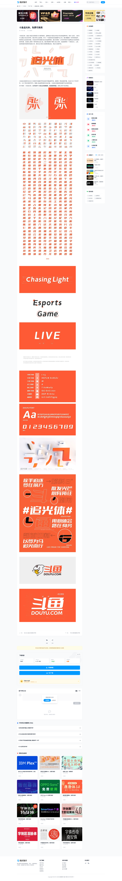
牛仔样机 (90, 51)
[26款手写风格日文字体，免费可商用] (90, 172)
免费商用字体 (98, 198)
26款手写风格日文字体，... (98, 171)
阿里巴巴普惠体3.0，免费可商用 (48, 771)
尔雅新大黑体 (97, 164)
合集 (65, 2)
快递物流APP (99, 35)
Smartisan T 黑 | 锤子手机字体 (47, 819)
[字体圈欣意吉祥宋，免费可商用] (49, 834)
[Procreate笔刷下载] (72, 16)
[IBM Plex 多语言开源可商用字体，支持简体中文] (27, 763)
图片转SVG (98, 57)
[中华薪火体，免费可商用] (90, 177)
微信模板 (99, 62)
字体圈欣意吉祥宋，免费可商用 (47, 842)
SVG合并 (97, 54)
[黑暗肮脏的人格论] (90, 83)
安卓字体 (90, 54)
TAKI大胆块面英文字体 (75, 632)
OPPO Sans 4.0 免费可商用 (47, 795)
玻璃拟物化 (91, 49)
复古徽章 (97, 65)
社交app (90, 57)
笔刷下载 (41, 865)
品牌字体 (97, 195)
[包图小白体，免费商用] (72, 763)
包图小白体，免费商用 (68, 771)
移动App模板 (98, 33)
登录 (103, 2)
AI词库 (58, 2)
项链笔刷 (97, 51)
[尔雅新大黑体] (90, 166)
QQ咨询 (62, 648)
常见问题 (64, 865)
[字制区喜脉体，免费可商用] (27, 834)
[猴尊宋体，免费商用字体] (90, 183)
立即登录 (47, 700)
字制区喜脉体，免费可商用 (24, 842)
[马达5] (90, 105)
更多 (69, 2)
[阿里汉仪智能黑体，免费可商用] (27, 786)
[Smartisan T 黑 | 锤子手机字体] (49, 810)
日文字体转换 (91, 62)
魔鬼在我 (96, 93)
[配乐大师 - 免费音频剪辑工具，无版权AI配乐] (27, 16)
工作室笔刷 (99, 41)
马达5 (95, 104)
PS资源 (24, 6)
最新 (76, 690)
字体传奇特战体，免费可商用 (24, 819)
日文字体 (90, 46)
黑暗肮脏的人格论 (98, 81)
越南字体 (90, 70)
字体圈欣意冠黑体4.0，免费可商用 (70, 819)
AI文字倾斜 (91, 35)
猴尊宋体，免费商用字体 (98, 182)
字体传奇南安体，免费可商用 (69, 842)
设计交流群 (64, 869)
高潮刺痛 (96, 98)
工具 (46, 2)
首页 (36, 2)
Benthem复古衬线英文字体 (30, 632)
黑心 (95, 87)
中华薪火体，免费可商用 (98, 176)
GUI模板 (97, 30)
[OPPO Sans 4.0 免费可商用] (49, 786)
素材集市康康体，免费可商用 (69, 795)
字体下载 (30, 6)
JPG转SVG (91, 41)
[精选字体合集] (94, 16)
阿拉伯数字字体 (92, 59)
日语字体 (90, 43)
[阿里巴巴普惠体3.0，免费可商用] (49, 763)
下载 (40, 2)
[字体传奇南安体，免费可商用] (72, 834)
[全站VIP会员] (49, 16)
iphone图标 (98, 46)
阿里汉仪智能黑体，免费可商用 (25, 795)
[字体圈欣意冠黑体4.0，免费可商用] (72, 810)
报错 (79, 654)
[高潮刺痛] (90, 100)
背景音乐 (41, 869)
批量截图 (90, 30)
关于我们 (64, 863)
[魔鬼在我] (90, 94)
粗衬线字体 (91, 67)
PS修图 (90, 65)
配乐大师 (76, 2)
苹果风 (90, 38)
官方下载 (51, 673)
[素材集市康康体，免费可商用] (72, 786)
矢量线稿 (90, 33)
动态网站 (41, 870)
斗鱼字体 (90, 195)
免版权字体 (91, 201)
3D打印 (41, 867)
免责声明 (64, 867)
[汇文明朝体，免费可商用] (90, 160)
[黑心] (90, 89)
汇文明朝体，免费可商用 (98, 160)
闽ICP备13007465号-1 (69, 876)
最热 (80, 690)
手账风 (98, 49)
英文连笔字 (98, 43)
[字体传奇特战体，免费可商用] (27, 810)
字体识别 (98, 67)
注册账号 (54, 700)
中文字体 (90, 198)
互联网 (30, 30)
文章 (52, 2)
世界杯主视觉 (97, 38)
